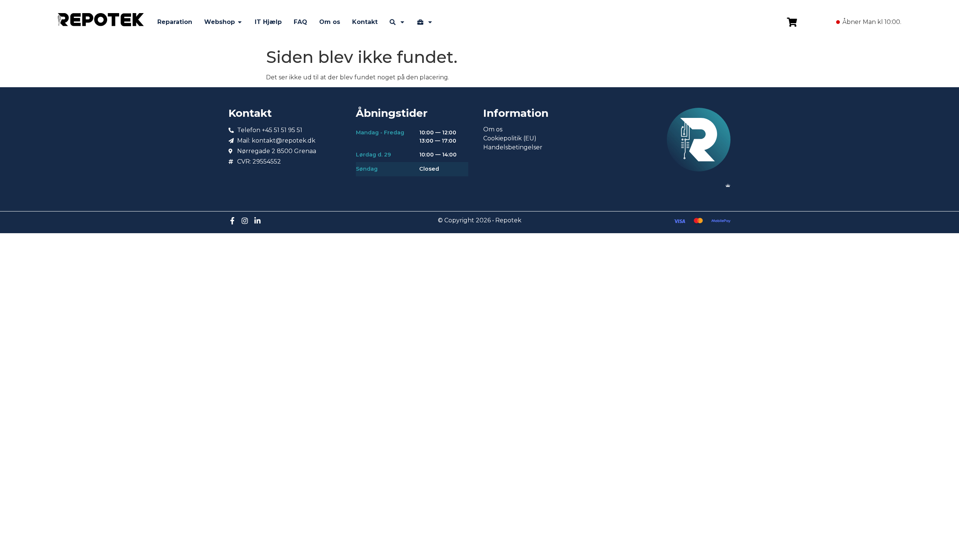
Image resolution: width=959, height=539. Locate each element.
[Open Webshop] (240, 22)
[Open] (402, 22)
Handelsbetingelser (512, 147)
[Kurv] (792, 22)
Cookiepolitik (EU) (509, 138)
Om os (492, 129)
